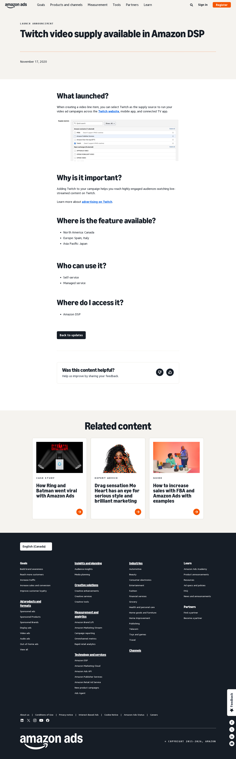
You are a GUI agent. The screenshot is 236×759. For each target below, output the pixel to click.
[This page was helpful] (170, 372)
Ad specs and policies (194, 585)
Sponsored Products (30, 616)
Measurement (98, 5)
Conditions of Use (44, 714)
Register (222, 5)
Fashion (133, 590)
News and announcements (197, 596)
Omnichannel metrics (85, 638)
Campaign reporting (85, 633)
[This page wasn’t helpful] (160, 372)
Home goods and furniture (142, 612)
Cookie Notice (111, 714)
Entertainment (136, 585)
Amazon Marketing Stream (88, 627)
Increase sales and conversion (35, 585)
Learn (148, 5)
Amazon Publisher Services (88, 676)
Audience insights (84, 569)
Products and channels (66, 5)
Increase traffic (27, 579)
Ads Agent (80, 693)
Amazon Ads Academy (195, 569)
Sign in (203, 4)
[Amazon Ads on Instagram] (35, 721)
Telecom (133, 629)
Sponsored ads (27, 611)
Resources (189, 579)
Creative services (83, 596)
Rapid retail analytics (85, 644)
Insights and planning (88, 563)
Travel (132, 639)
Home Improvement (139, 618)
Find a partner (191, 612)
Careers (154, 714)
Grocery (133, 601)
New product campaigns (87, 687)
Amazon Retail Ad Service (88, 682)
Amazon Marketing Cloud (87, 665)
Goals (41, 5)
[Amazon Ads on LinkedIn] (22, 721)
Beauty (132, 574)
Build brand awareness (31, 569)
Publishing (134, 623)
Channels (135, 650)
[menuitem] (36, 628)
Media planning (82, 574)
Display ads (25, 627)
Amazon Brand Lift (84, 622)
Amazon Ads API (83, 671)
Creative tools (82, 601)
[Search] (191, 5)
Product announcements (196, 574)
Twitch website (108, 111)
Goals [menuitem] (23, 563)
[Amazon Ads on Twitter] (28, 721)
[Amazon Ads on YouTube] (41, 721)
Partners (132, 5)
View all (24, 649)
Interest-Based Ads (89, 714)
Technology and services (90, 655)
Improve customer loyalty (33, 590)
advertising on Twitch (97, 201)
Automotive (135, 569)
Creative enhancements (87, 590)
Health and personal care (142, 607)
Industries (136, 563)
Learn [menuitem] (188, 563)
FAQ (186, 590)
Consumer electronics (140, 579)
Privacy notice (66, 714)
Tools (117, 5)
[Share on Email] (231, 743)
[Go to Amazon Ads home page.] (51, 741)
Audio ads (25, 638)
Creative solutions (86, 585)
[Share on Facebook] (231, 722)
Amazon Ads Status (134, 714)
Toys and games (137, 634)
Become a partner (193, 618)
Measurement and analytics (86, 614)
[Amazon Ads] (13, 5)
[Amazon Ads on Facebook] (48, 721)
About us (24, 714)
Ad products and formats (30, 603)
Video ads (25, 633)
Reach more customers (32, 574)
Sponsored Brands (29, 622)
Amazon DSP (81, 660)
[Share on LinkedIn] (231, 736)
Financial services (138, 596)
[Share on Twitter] (231, 729)
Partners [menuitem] (190, 607)
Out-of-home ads (29, 644)
